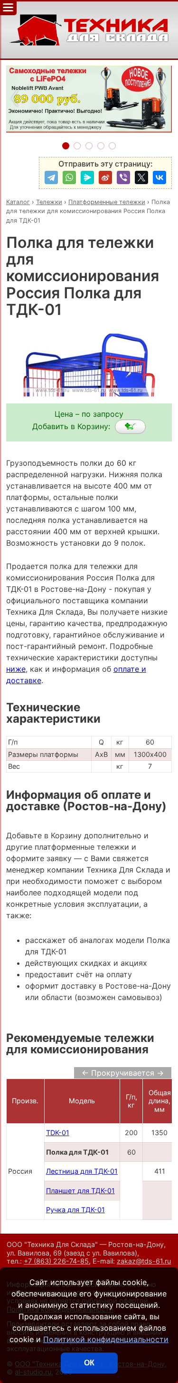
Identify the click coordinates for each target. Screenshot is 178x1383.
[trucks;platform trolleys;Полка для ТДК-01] (130, 427)
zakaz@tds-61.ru (144, 1261)
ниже (16, 669)
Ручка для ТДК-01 (75, 1210)
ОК (89, 1363)
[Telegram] (51, 177)
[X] (141, 177)
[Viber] (123, 177)
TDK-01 (57, 1132)
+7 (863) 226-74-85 (56, 1261)
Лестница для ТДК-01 (82, 1171)
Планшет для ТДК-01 (80, 1191)
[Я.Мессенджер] (87, 177)
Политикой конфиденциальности (106, 1339)
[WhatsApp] (69, 177)
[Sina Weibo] (105, 177)
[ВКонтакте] (159, 177)
